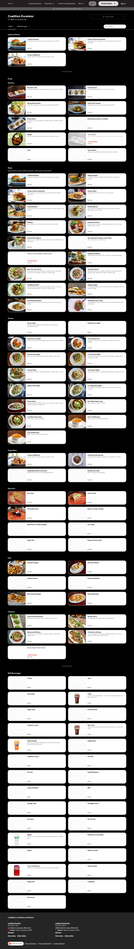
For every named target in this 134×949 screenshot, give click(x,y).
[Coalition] (10, 3)
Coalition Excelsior (14, 923)
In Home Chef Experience (67, 3)
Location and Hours (35, 3)
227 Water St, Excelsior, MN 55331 (19, 928)
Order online (21, 936)
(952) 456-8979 (60, 925)
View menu (12, 936)
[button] (50, 4)
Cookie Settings (59, 944)
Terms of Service (30, 944)
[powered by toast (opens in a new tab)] (16, 943)
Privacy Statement (45, 944)
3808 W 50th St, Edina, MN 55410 (66, 928)
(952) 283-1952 (13, 925)
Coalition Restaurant (62, 923)
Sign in (123, 4)
